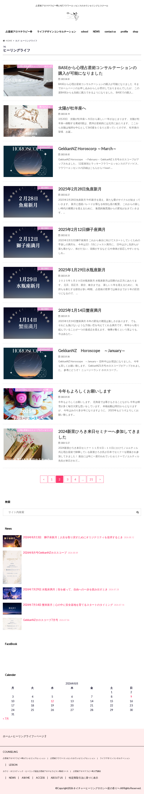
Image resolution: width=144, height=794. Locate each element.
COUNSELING (10, 751)
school (84, 31)
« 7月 (6, 718)
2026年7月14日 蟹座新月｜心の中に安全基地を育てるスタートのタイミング (73, 604)
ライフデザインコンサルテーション (56, 31)
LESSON (13, 764)
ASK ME (26, 777)
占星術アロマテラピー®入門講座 (87, 771)
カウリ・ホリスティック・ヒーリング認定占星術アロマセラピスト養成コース (35, 771)
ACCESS (40, 777)
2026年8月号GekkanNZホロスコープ (50, 552)
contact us (110, 31)
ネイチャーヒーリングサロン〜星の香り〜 (96, 788)
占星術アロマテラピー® (19, 31)
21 (91, 479)
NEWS (96, 31)
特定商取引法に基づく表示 (83, 777)
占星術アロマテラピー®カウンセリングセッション (24, 758)
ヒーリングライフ (23, 736)
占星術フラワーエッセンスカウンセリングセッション (72, 758)
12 (52, 701)
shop (135, 31)
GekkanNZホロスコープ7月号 (46, 619)
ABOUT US (57, 777)
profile (124, 31)
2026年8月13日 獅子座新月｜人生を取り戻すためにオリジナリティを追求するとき (78, 537)
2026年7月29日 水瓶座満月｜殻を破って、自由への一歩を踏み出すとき (71, 589)
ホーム (7, 736)
